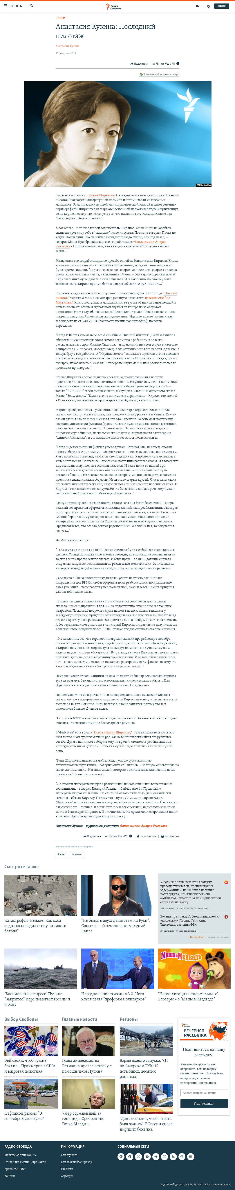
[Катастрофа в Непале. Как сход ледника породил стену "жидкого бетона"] (40, 895)
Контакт (9, 1176)
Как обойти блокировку (76, 1162)
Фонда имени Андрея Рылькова (143, 826)
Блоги (60, 18)
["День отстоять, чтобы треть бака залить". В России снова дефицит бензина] (146, 1099)
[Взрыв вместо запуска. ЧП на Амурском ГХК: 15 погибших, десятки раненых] (146, 1041)
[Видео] (197, 6)
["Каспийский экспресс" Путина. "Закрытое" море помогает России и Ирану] (40, 969)
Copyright (67, 1176)
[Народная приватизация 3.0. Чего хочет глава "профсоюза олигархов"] (117, 969)
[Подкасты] (181, 1156)
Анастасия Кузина (67, 46)
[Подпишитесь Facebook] (129, 1156)
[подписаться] (190, 1156)
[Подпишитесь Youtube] (147, 1156)
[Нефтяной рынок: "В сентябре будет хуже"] (31, 1094)
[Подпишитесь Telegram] (155, 1156)
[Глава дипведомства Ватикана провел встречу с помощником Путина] (88, 1041)
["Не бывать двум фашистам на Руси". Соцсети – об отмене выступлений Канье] (117, 895)
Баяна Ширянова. (101, 195)
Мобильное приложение (20, 1155)
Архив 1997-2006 (15, 1169)
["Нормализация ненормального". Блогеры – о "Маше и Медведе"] (194, 969)
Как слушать (69, 1155)
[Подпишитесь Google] (121, 1156)
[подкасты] (208, 6)
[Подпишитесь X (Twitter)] (138, 1156)
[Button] (139, 63)
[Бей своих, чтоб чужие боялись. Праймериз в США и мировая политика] (31, 1041)
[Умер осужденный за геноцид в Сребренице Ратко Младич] (88, 1094)
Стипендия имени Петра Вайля (25, 1162)
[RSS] (173, 1156)
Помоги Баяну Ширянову (112, 732)
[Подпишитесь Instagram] (164, 1156)
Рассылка (67, 1169)
